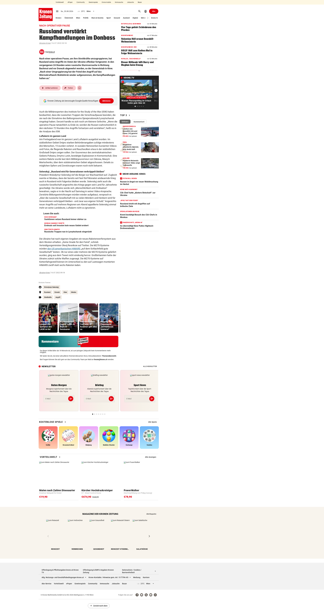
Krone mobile (106, 2)
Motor (143, 18)
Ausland (126, 18)
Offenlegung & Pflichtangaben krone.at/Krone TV (60, 571)
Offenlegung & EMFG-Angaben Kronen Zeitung (98, 571)
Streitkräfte (48, 297)
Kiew (65, 292)
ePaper (70, 2)
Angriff (58, 297)
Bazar (140, 2)
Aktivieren (106, 101)
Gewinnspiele (93, 2)
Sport (108, 18)
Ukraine (73, 292)
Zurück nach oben (98, 605)
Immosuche (119, 2)
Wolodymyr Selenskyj (51, 287)
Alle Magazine (151, 514)
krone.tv (154, 18)
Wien (78, 18)
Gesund (117, 18)
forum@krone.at (100, 359)
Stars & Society (97, 18)
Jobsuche (130, 2)
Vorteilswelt (60, 2)
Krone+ (59, 18)
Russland (47, 292)
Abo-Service (46, 584)
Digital (135, 18)
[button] (147, 18)
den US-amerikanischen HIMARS (63, 248)
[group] (48, 318)
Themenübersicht (109, 356)
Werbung (136, 577)
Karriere (146, 577)
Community (81, 2)
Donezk (57, 292)
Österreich (69, 18)
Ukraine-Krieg (45, 43)
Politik (85, 18)
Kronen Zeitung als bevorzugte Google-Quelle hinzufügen (79, 101)
